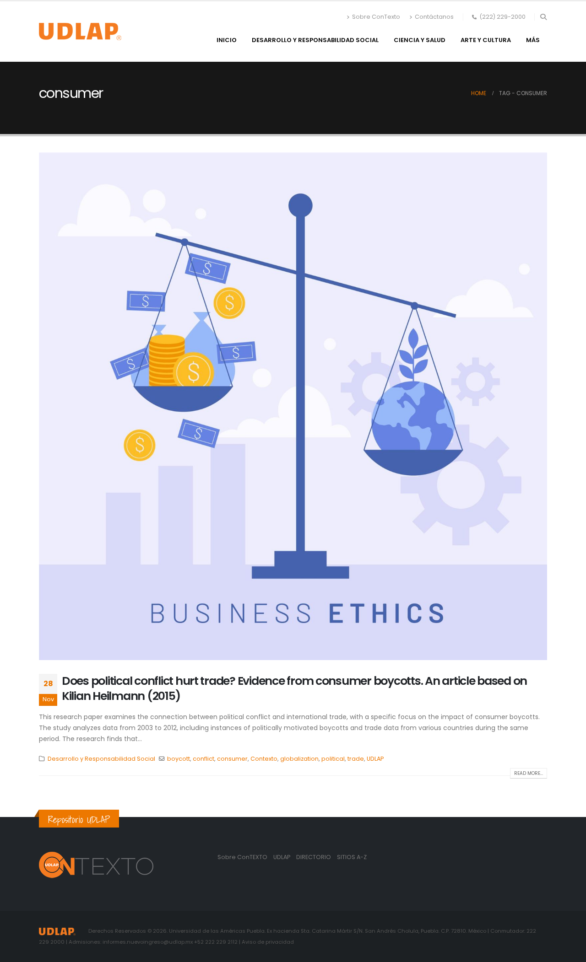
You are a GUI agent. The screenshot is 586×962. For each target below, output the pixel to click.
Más (533, 40)
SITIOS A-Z (352, 857)
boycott (178, 759)
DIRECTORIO (314, 857)
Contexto (263, 759)
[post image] (293, 406)
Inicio (227, 40)
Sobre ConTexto (376, 17)
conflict (203, 759)
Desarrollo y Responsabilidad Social (315, 40)
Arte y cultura (486, 40)
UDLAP (375, 759)
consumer (232, 759)
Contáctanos (434, 17)
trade (355, 759)
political (333, 759)
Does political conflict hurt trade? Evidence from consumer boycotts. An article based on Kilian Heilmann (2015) (294, 688)
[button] (543, 16)
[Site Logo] (80, 31)
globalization (299, 759)
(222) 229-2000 (502, 17)
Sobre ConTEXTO (242, 857)
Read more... (528, 773)
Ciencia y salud (419, 40)
